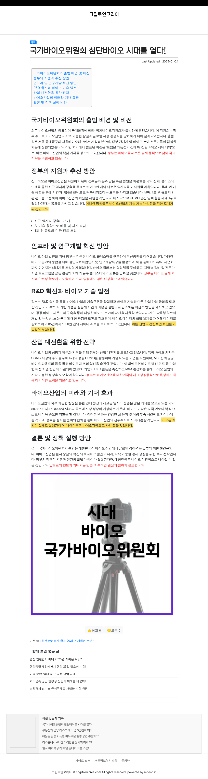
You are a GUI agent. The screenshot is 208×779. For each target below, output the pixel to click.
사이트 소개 (82, 760)
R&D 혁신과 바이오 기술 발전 (55, 88)
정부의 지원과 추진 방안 (51, 78)
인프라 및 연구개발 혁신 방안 (55, 83)
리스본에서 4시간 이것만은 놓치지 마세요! (67, 742)
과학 (33, 42)
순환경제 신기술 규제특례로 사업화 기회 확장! (59, 688)
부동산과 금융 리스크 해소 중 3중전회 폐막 (67, 730)
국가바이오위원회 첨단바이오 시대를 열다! (67, 724)
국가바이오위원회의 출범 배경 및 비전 (62, 73)
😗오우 (113, 630)
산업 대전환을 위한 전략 (51, 93)
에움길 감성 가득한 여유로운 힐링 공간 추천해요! (70, 736)
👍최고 (94, 630)
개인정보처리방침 (105, 760)
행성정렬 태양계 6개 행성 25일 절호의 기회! (58, 666)
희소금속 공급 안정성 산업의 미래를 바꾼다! (58, 681)
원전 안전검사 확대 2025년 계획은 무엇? (67, 640)
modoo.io (150, 772)
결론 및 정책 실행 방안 (50, 102)
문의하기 (127, 760)
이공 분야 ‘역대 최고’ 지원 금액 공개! (53, 673)
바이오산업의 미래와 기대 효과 (56, 97)
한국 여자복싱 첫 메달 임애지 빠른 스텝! (65, 748)
